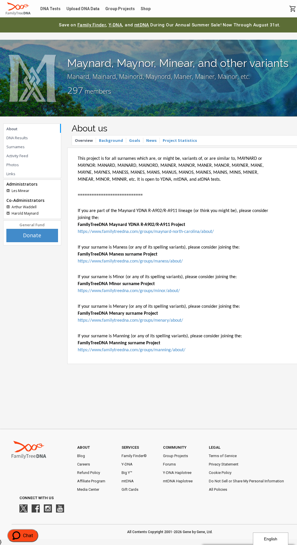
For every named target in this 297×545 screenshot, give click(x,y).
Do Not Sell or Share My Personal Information (246, 481)
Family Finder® (134, 456)
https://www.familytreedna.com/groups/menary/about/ (130, 320)
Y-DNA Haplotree (177, 473)
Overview (84, 140)
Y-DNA (115, 25)
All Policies (218, 489)
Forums (169, 464)
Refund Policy (88, 473)
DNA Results (17, 137)
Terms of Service (223, 456)
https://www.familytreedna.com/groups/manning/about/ (131, 350)
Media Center (88, 489)
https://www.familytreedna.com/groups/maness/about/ (130, 261)
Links (10, 173)
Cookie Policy (220, 473)
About (11, 128)
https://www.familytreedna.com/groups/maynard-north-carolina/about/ (146, 231)
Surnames (15, 146)
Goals (134, 140)
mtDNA (141, 25)
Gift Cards (130, 489)
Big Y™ (127, 473)
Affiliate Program (91, 481)
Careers (83, 464)
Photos (12, 164)
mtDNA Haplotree (178, 481)
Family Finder (91, 25)
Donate (32, 235)
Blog (81, 456)
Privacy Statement (223, 464)
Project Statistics (180, 140)
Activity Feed (17, 155)
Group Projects (120, 9)
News (151, 140)
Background (111, 140)
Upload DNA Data (82, 9)
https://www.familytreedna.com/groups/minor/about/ (129, 291)
